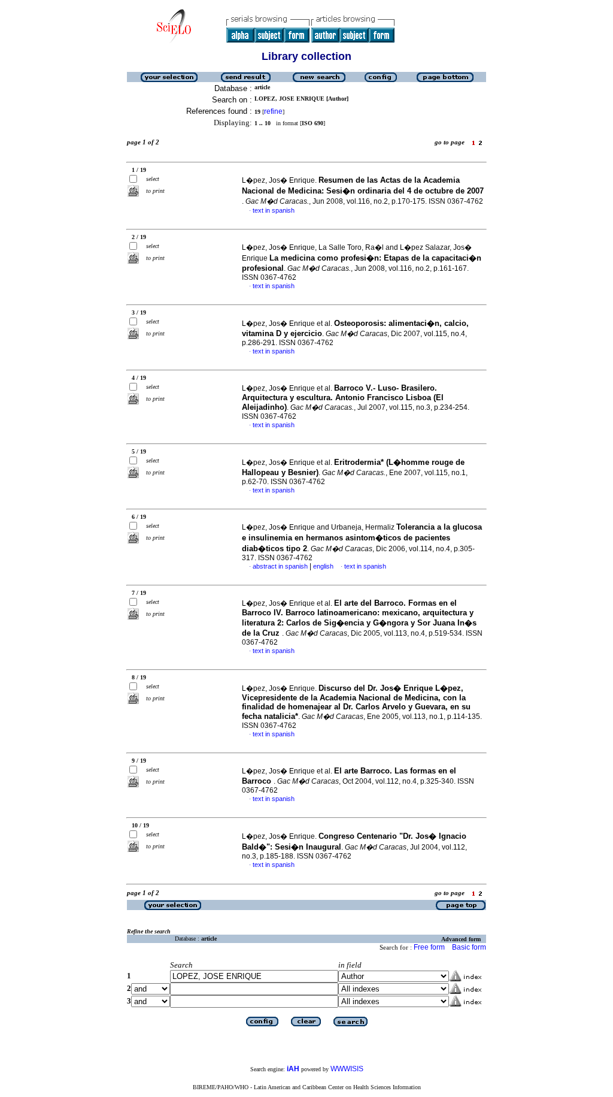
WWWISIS (346, 1069)
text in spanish (274, 210)
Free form (429, 947)
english (323, 566)
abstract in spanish (280, 566)
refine (273, 111)
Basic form (469, 947)
